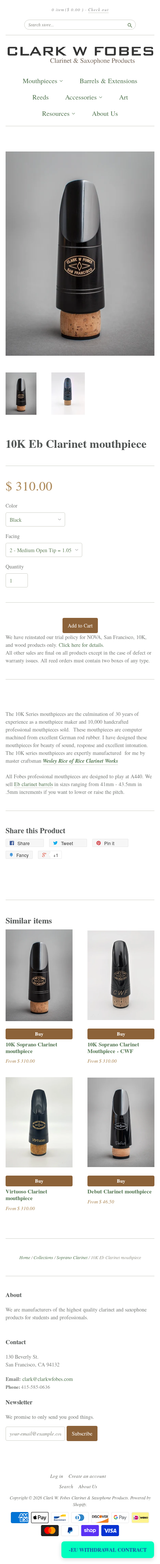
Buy (39, 1033)
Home (24, 1257)
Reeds (40, 97)
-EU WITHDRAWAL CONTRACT (108, 1550)
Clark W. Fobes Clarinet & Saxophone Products (85, 1498)
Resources (56, 114)
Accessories (82, 97)
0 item (68, 9)
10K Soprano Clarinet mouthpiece (31, 1047)
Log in (56, 1476)
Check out (98, 9)
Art (123, 97)
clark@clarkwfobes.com (47, 1378)
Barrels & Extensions (108, 81)
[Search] (130, 24)
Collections (43, 1257)
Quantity (15, 566)
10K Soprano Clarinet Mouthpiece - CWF (113, 1047)
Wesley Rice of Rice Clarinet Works (80, 761)
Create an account (87, 1476)
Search (66, 1486)
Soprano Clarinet (72, 1257)
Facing (13, 536)
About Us (105, 113)
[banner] (80, 54)
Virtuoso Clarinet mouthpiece (26, 1194)
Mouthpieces (41, 81)
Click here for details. (81, 644)
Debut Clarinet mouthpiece (119, 1191)
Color (11, 506)
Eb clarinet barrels (33, 784)
